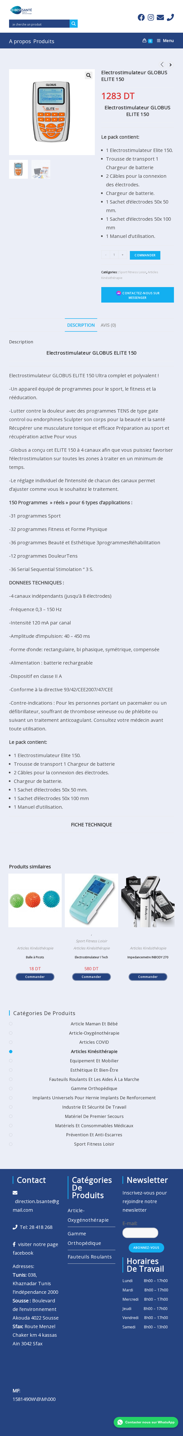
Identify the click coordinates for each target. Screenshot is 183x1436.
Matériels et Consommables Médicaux (94, 1125)
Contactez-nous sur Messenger (141, 295)
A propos (20, 41)
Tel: (34, 1227)
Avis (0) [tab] (108, 325)
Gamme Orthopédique (94, 1088)
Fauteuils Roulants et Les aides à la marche (94, 1079)
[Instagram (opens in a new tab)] (150, 17)
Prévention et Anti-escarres (94, 1134)
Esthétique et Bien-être (94, 1070)
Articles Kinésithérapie (35, 948)
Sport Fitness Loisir (132, 272)
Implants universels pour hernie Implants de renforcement (94, 1098)
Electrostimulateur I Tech (91, 957)
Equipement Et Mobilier (94, 1061)
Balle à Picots (35, 957)
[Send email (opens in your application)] (160, 17)
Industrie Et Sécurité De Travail (94, 1107)
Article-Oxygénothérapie (94, 1033)
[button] (88, 75)
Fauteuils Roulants (90, 1256)
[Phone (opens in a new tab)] (169, 17)
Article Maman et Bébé (94, 1024)
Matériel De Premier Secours (94, 1116)
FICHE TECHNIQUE (91, 824)
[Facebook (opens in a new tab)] (141, 17)
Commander (145, 255)
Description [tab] (81, 325)
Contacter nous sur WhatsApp (150, 1422)
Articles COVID (94, 1042)
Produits (43, 41)
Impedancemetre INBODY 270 (147, 957)
